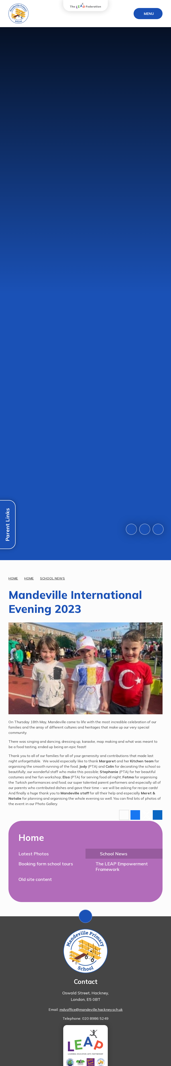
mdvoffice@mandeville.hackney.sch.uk (91, 1009)
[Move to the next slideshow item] (144, 529)
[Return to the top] (85, 916)
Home (13, 578)
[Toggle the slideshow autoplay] (158, 529)
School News (52, 578)
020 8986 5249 (95, 1018)
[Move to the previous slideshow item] (131, 529)
